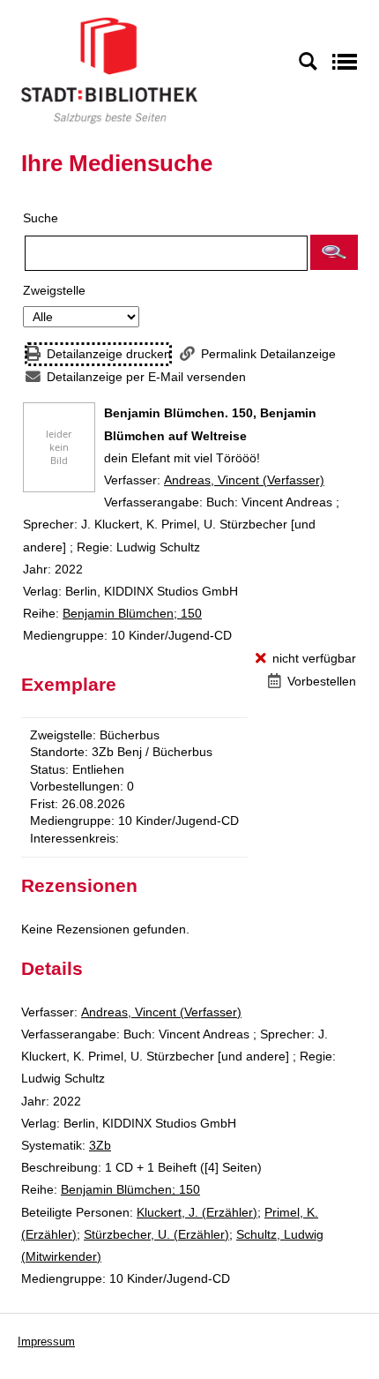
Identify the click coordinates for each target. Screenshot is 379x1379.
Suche (40, 218)
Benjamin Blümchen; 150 (132, 613)
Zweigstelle (54, 290)
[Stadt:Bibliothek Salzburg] (109, 70)
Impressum (46, 1341)
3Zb (100, 1145)
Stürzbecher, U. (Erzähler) (156, 1234)
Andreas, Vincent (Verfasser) (244, 480)
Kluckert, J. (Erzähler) (197, 1212)
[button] (334, 252)
